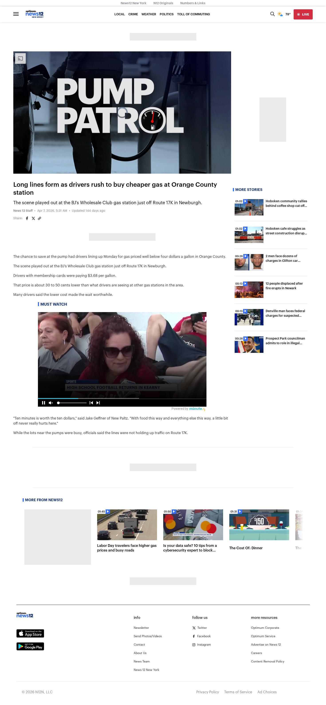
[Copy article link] (39, 218)
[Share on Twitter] (33, 218)
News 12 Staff (23, 210)
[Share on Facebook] (27, 218)
